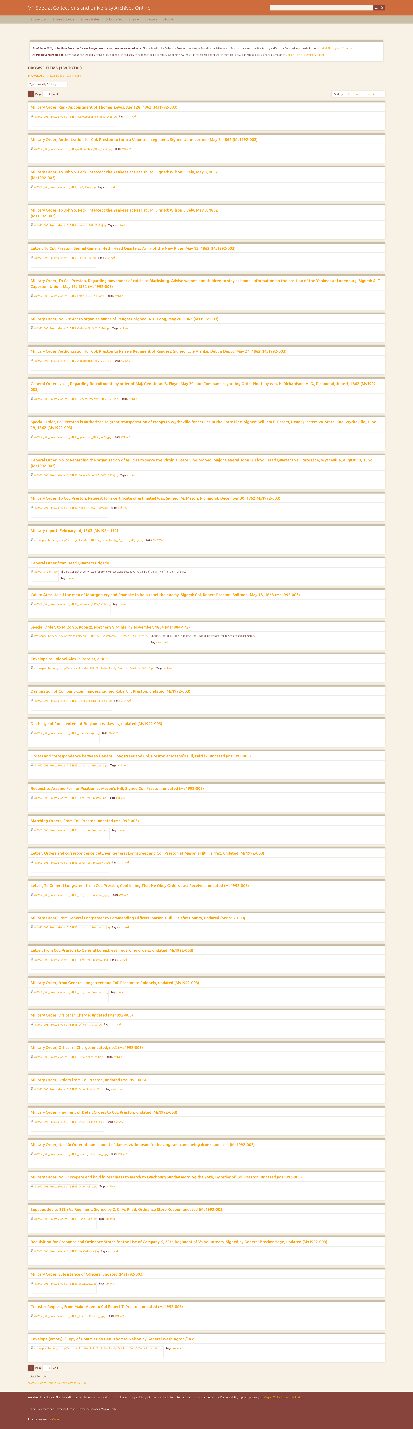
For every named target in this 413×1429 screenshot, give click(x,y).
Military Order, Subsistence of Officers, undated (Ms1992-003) (87, 1274)
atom (31, 1382)
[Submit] (382, 7)
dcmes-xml (55, 1382)
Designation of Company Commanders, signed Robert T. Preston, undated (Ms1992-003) (110, 691)
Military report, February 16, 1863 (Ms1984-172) (74, 530)
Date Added (373, 94)
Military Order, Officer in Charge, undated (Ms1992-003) (82, 1015)
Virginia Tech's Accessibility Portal (305, 54)
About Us (168, 19)
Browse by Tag (55, 75)
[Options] (376, 7)
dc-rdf (43, 1382)
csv (37, 1382)
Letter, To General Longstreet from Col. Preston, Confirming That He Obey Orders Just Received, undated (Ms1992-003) (140, 885)
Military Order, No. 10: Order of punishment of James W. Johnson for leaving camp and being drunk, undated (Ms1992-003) (143, 1145)
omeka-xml (74, 1382)
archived (131, 116)
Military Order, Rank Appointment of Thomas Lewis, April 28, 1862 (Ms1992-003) (104, 107)
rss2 (84, 1382)
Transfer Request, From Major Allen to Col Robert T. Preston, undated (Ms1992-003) (107, 1306)
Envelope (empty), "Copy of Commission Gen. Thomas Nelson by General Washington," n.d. (113, 1339)
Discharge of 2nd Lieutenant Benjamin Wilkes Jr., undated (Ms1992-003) (96, 724)
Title (349, 94)
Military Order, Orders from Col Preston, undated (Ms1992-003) (88, 1080)
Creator (359, 94)
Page (38, 94)
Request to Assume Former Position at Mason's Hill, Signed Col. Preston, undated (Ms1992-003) (117, 788)
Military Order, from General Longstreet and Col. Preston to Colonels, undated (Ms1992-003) (115, 983)
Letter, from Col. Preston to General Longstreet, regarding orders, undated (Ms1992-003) (112, 950)
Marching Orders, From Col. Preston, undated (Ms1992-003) (85, 821)
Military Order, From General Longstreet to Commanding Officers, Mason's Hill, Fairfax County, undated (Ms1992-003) (138, 918)
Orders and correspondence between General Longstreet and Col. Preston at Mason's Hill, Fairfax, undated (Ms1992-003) (141, 756)
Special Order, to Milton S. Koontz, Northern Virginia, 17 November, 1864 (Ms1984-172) (110, 627)
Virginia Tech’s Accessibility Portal (283, 1397)
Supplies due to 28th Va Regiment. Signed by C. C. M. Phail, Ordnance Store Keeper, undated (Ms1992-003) (127, 1209)
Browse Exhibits (90, 19)
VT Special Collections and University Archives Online (89, 8)
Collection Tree (114, 19)
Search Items (73, 75)
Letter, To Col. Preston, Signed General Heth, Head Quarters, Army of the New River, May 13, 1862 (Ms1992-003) (133, 248)
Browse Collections (64, 19)
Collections (151, 19)
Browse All (36, 75)
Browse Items (39, 19)
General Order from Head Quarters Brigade (70, 563)
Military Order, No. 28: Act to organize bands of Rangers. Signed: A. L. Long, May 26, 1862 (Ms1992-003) (124, 319)
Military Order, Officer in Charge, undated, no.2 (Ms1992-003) (87, 1047)
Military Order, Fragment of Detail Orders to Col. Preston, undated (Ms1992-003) (104, 1112)
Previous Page (31, 94)
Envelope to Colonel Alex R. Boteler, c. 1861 (70, 659)
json (64, 1382)
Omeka (56, 1419)
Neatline (134, 19)
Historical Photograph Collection (334, 48)
